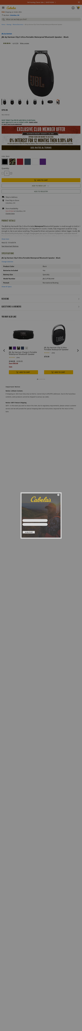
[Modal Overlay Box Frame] (41, 515)
